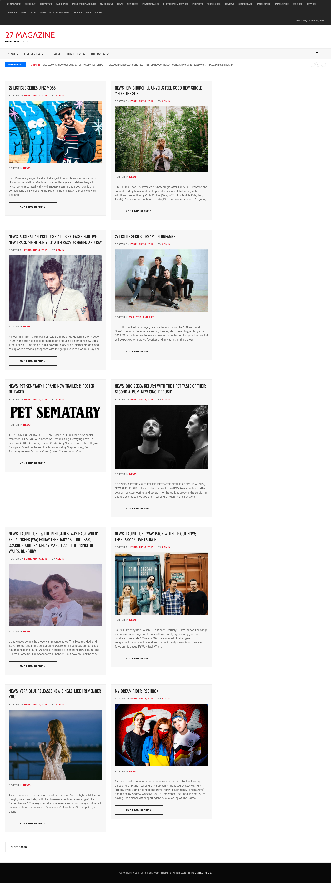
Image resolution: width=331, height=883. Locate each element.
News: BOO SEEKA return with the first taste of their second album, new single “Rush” (160, 389)
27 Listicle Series (141, 317)
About (98, 12)
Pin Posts (197, 4)
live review (32, 54)
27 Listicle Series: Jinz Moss (32, 88)
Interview (98, 54)
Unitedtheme (203, 873)
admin (60, 95)
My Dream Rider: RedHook (136, 691)
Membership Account (84, 4)
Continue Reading (33, 206)
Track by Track (82, 12)
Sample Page (245, 4)
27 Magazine (14, 4)
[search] (317, 54)
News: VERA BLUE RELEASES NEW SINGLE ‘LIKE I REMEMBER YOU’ (55, 694)
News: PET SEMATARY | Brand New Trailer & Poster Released (51, 389)
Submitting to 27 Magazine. (55, 12)
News (120, 4)
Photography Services (175, 4)
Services (297, 4)
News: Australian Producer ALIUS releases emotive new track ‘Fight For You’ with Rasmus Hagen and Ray (55, 239)
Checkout (30, 4)
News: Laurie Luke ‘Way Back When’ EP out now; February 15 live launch (155, 536)
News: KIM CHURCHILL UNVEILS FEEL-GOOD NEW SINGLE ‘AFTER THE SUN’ (158, 91)
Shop (23, 12)
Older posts (19, 847)
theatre (55, 54)
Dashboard (62, 4)
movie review (76, 54)
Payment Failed (150, 4)
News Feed (132, 4)
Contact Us (45, 4)
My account (106, 4)
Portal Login (214, 4)
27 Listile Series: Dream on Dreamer (145, 236)
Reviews (229, 4)
